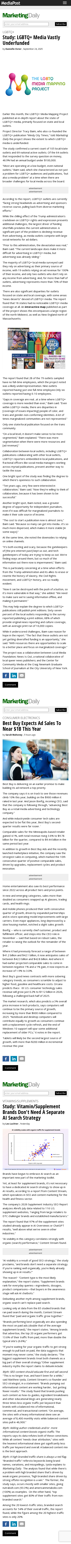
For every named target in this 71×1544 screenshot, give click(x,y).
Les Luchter (12, 1123)
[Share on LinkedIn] (14, 675)
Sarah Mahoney (14, 734)
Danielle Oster (14, 48)
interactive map (35, 306)
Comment (10, 684)
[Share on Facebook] (6, 675)
